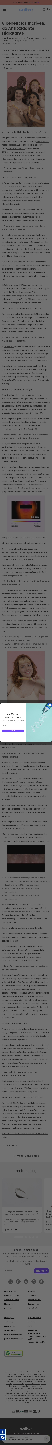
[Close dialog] (50, 705)
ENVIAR (13, 731)
